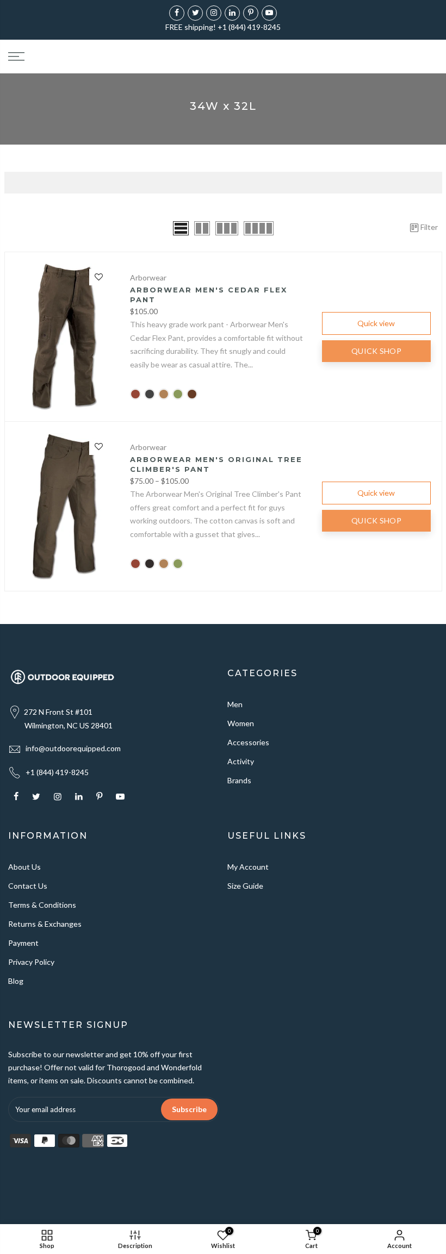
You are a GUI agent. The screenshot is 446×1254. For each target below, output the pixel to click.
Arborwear (148, 277)
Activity (240, 761)
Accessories (248, 742)
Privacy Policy (31, 961)
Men (235, 704)
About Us (24, 866)
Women (240, 723)
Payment (23, 942)
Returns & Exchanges (45, 923)
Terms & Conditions (42, 904)
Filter (429, 227)
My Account (248, 866)
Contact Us (27, 885)
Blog (15, 980)
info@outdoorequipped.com (73, 748)
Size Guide (245, 885)
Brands (239, 780)
